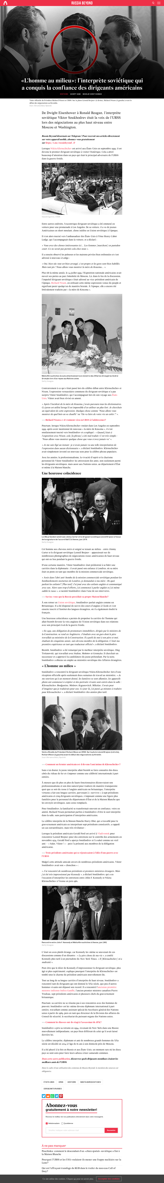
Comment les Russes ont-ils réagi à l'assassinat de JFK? (74, 1022)
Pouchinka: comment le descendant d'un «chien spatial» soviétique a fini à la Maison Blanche (81, 1153)
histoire (72, 1082)
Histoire (64, 94)
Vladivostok (103, 834)
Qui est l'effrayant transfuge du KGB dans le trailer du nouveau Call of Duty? (78, 1170)
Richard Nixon (58, 283)
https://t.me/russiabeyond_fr (60, 143)
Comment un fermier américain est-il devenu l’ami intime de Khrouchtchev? (83, 764)
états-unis (49, 1082)
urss (61, 1082)
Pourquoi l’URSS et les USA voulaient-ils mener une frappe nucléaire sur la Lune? (81, 1161)
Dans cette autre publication (56, 1059)
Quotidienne (68, 1123)
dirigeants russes (53, 1089)
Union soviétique (66, 602)
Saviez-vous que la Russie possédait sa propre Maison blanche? (77, 597)
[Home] (5, 3)
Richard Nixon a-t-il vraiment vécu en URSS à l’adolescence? (76, 420)
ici (75, 1179)
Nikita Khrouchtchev (61, 148)
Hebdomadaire (54, 1123)
